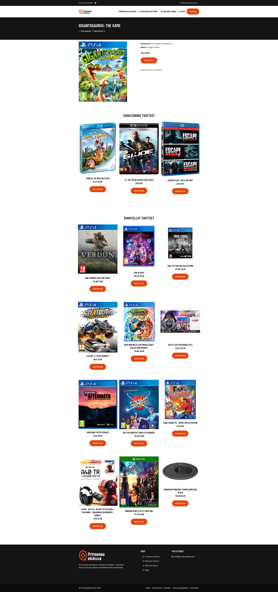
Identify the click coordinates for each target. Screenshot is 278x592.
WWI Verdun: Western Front (97, 278)
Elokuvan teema (168, 11)
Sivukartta (194, 588)
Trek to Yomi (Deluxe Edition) (180, 265)
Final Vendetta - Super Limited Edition (180, 422)
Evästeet (167, 588)
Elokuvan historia (149, 11)
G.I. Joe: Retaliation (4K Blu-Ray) (139, 179)
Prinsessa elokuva (127, 11)
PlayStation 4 (99, 31)
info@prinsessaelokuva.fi (189, 3)
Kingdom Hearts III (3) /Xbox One (139, 511)
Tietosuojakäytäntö (180, 588)
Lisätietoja (149, 60)
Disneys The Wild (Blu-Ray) (98, 178)
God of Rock (139, 272)
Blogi (182, 11)
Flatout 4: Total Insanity (97, 356)
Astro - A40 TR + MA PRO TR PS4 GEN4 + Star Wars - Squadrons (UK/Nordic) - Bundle (97, 512)
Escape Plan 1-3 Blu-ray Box (180, 180)
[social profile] (95, 3)
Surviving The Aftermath (98, 432)
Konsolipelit (86, 31)
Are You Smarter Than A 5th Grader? (139, 432)
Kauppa (193, 11)
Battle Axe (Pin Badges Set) (180, 344)
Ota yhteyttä (157, 588)
